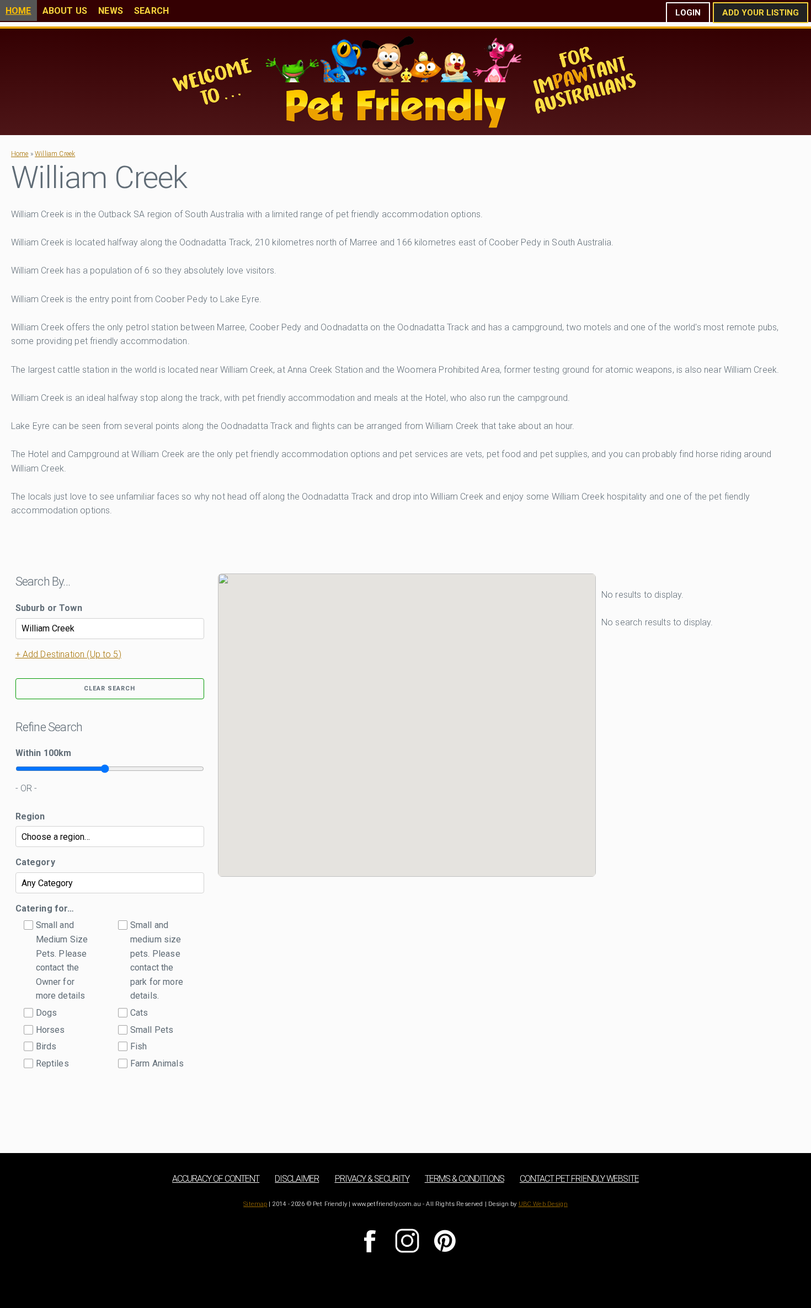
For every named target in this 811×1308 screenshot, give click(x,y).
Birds (46, 1046)
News (110, 11)
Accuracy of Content (215, 1178)
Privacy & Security (372, 1178)
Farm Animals (157, 1063)
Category (35, 862)
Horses (50, 1030)
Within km (43, 753)
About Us (64, 11)
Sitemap (255, 1204)
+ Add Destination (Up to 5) (68, 654)
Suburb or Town (48, 608)
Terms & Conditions (464, 1178)
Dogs (46, 1012)
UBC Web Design (543, 1204)
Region (30, 816)
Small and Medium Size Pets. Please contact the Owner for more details (62, 960)
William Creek (55, 154)
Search (151, 11)
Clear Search (109, 688)
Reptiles (52, 1063)
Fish (138, 1046)
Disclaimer (297, 1178)
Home (18, 11)
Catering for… (44, 908)
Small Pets (152, 1030)
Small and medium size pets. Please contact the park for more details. (156, 960)
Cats (139, 1012)
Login (688, 13)
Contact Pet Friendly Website (579, 1178)
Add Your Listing (760, 13)
